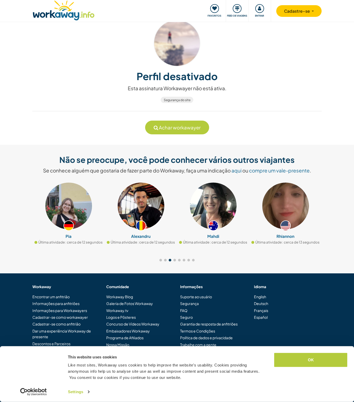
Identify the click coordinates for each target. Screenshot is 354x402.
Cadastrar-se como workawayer (60, 317)
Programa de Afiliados (125, 337)
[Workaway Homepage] (63, 9)
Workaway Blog (119, 296)
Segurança (189, 303)
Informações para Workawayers (59, 310)
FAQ (183, 310)
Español (261, 317)
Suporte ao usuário (196, 296)
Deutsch (261, 303)
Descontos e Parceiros (51, 343)
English (260, 296)
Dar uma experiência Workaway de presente (61, 334)
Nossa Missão (117, 344)
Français (261, 310)
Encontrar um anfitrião (51, 296)
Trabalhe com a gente (198, 344)
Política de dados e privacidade (206, 337)
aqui (236, 170)
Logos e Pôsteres (121, 317)
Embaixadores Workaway (128, 331)
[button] (160, 260)
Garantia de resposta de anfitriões (209, 324)
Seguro (186, 317)
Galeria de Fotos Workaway (129, 303)
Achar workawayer (179, 127)
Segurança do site (177, 100)
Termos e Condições (197, 331)
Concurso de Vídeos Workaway (132, 324)
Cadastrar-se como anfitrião (56, 324)
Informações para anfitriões (56, 303)
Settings (75, 392)
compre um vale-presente (279, 170)
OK (311, 360)
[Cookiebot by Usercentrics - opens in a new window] (33, 392)
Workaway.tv (117, 310)
